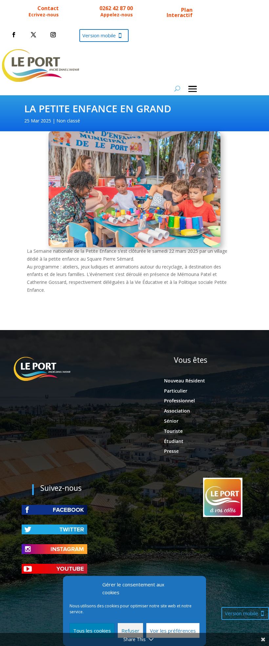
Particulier (175, 391)
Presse (171, 451)
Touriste (173, 431)
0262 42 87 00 (116, 8)
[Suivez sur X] (33, 34)
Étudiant (173, 441)
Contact (48, 8)
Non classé (68, 121)
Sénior (171, 421)
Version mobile (99, 35)
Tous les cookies (92, 630)
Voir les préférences (173, 630)
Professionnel (179, 400)
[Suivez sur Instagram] (53, 34)
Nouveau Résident (184, 381)
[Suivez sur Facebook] (14, 34)
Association (177, 411)
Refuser (130, 630)
